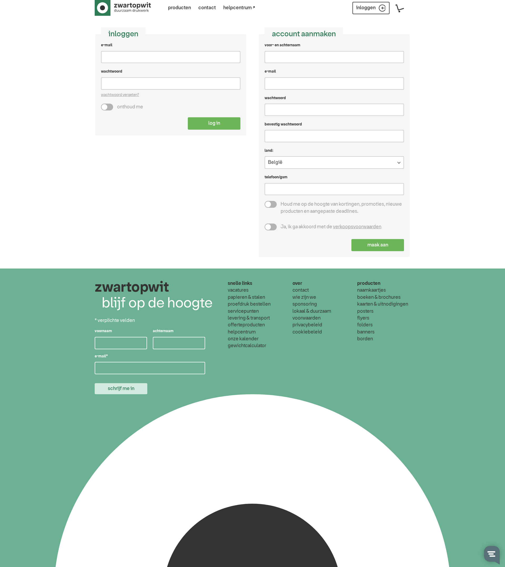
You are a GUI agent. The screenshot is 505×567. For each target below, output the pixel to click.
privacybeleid (307, 325)
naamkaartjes (371, 290)
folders (365, 325)
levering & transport (249, 318)
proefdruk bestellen (249, 304)
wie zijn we (304, 297)
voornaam (103, 331)
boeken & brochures (379, 297)
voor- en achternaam (282, 45)
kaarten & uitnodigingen (382, 304)
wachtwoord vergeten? (120, 95)
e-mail (106, 45)
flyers (363, 318)
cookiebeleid (307, 332)
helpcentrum (242, 332)
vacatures (238, 290)
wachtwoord (111, 71)
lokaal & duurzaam (311, 311)
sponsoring (304, 304)
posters (365, 311)
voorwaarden (306, 318)
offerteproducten (246, 325)
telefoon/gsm (276, 177)
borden (365, 339)
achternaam (163, 331)
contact (207, 8)
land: (269, 151)
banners (366, 332)
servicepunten (243, 311)
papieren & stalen (246, 297)
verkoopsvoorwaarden (357, 227)
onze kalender (243, 339)
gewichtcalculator (247, 345)
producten (179, 8)
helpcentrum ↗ (239, 8)
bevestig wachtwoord (283, 124)
